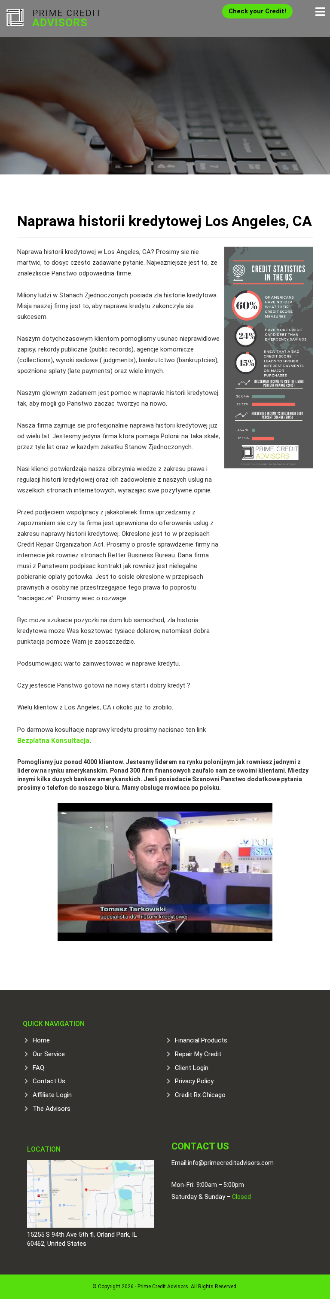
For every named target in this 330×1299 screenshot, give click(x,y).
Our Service (49, 1054)
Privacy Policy (194, 1081)
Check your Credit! (257, 11)
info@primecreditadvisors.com (231, 1162)
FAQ (38, 1068)
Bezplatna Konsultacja (53, 741)
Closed (241, 1196)
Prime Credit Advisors (53, 17)
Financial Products (201, 1040)
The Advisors (51, 1109)
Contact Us (49, 1081)
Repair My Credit (198, 1054)
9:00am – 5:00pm (220, 1184)
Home (41, 1040)
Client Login (191, 1068)
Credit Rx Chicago (200, 1095)
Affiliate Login (52, 1095)
